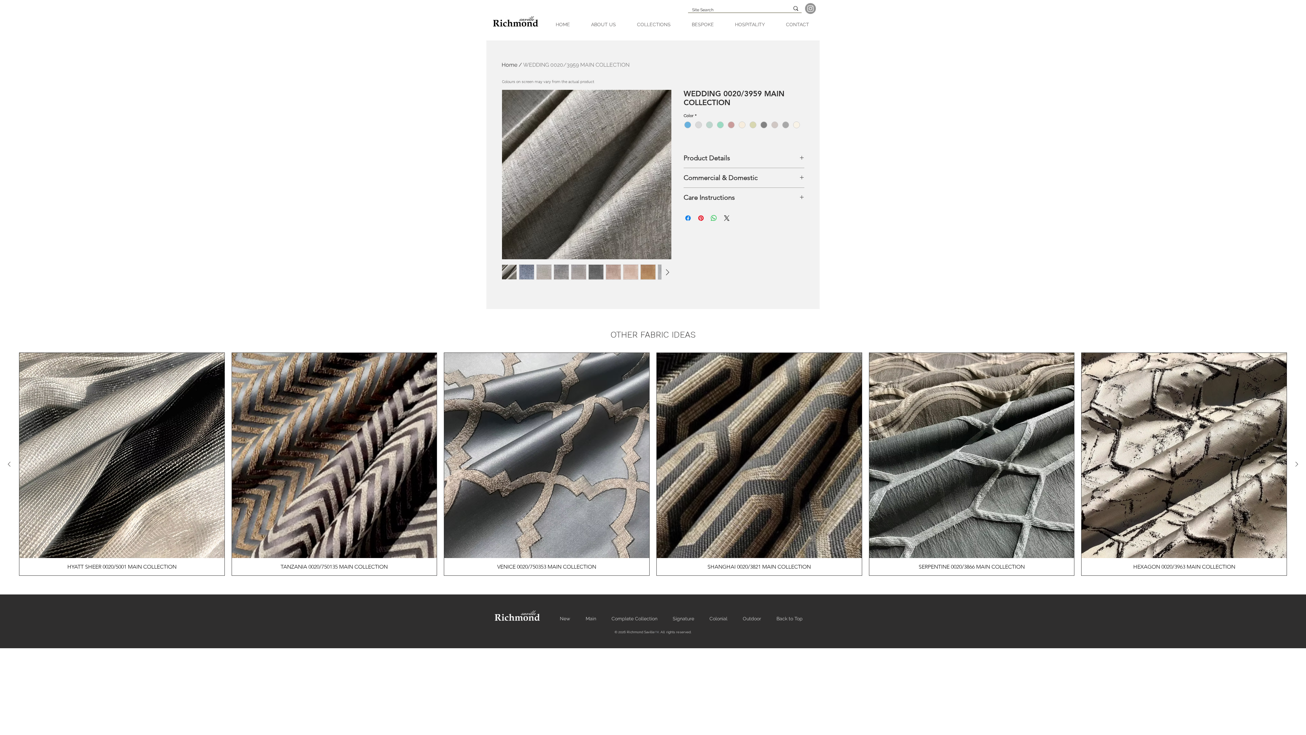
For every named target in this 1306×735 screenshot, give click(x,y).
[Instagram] (810, 8)
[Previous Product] (9, 464)
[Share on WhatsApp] (714, 218)
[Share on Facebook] (688, 218)
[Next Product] (1297, 464)
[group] (653, 464)
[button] (654, 24)
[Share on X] (727, 218)
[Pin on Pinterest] (701, 218)
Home (509, 65)
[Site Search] (796, 8)
